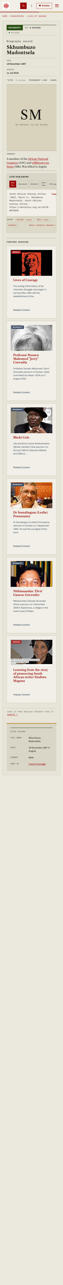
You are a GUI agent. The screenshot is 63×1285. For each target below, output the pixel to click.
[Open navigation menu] (56, 5)
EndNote (13, 225)
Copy (54, 194)
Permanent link (38, 80)
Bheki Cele (21, 437)
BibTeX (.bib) (24, 220)
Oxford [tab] (34, 184)
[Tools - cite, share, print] (31, 5)
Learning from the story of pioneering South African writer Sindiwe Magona (30, 675)
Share (53, 80)
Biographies (17, 16)
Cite (16, 80)
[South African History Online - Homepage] (6, 5)
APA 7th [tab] (13, 184)
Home (5, 16)
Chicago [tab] (53, 184)
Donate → (12, 714)
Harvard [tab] (22, 184)
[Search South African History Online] (23, 6)
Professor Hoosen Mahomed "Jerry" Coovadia (26, 358)
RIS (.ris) (43, 220)
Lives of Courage (25, 280)
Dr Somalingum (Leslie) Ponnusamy (30, 514)
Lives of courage (37, 16)
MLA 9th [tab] (43, 184)
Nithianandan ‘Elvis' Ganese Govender (28, 593)
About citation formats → (42, 225)
